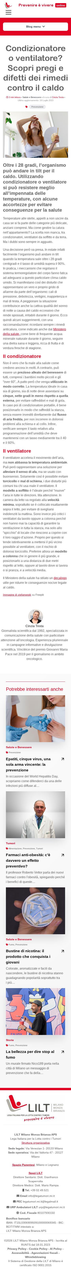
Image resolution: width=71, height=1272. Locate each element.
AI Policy (56, 1248)
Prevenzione (37, 107)
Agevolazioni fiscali (44, 1252)
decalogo (60, 578)
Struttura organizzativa (35, 1142)
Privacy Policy (16, 1248)
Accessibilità (20, 1252)
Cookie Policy (38, 1248)
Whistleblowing (35, 1257)
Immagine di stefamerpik (17, 594)
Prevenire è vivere (42, 5)
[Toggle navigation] (8, 12)
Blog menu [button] (34, 26)
